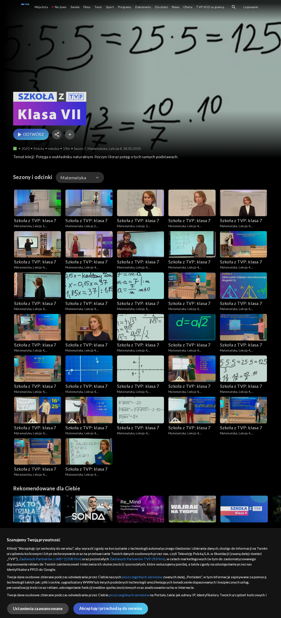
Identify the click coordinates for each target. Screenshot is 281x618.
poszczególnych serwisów (142, 577)
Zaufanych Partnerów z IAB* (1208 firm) (50, 559)
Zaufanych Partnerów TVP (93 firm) (137, 559)
